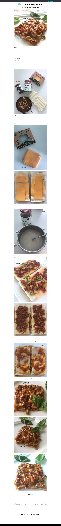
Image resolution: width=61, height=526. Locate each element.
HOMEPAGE (24, 521)
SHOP (27, 521)
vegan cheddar (17, 49)
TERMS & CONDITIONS (35, 521)
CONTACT (30, 521)
